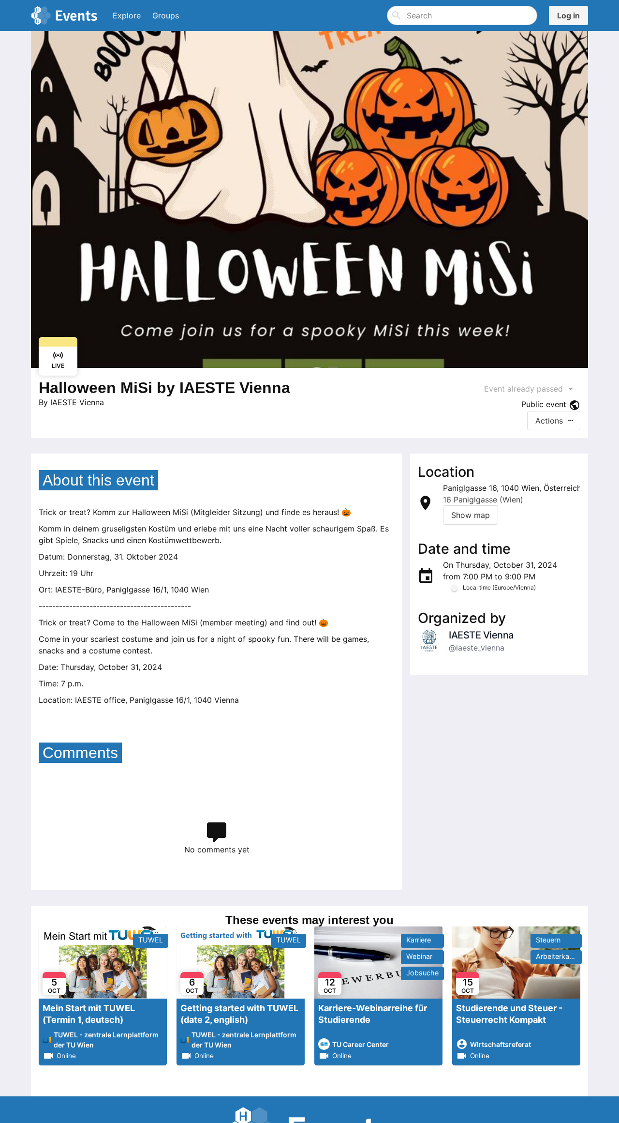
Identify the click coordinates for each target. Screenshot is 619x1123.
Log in (568, 15)
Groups (165, 15)
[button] (553, 420)
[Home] (66, 15)
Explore (127, 15)
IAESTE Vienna (77, 402)
